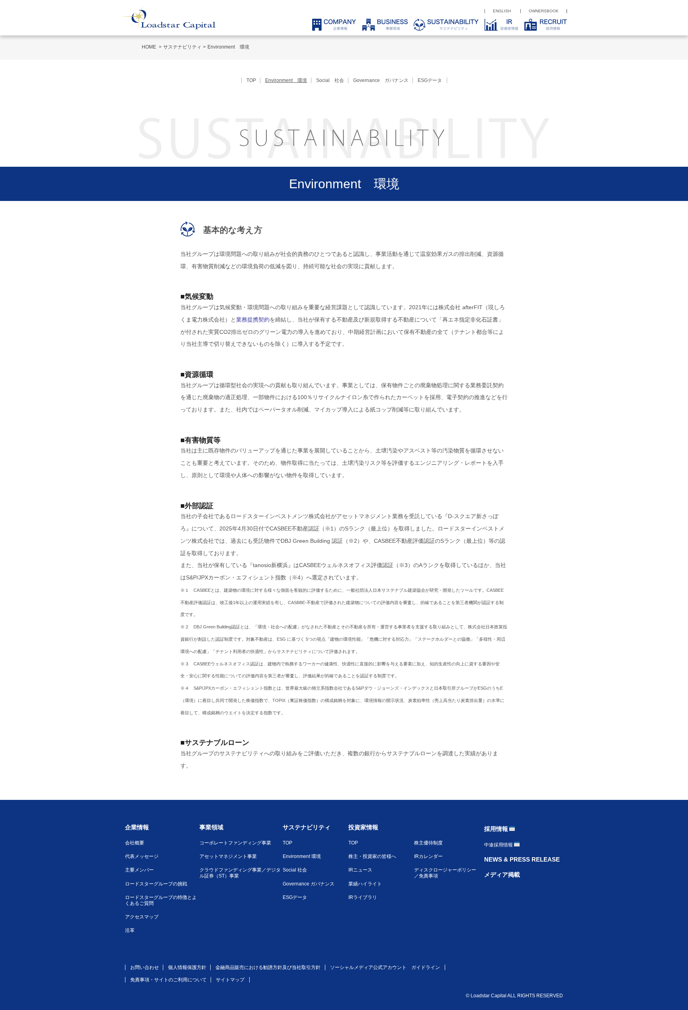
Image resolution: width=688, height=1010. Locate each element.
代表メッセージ (141, 856)
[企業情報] (331, 24)
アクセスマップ (141, 917)
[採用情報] (542, 24)
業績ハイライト (365, 884)
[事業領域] (382, 24)
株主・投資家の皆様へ (372, 856)
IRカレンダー (428, 856)
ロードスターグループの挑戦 (156, 884)
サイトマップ (230, 980)
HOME (149, 47)
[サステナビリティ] (443, 24)
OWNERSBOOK (544, 11)
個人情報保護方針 (187, 967)
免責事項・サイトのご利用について (168, 980)
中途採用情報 (498, 845)
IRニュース (360, 870)
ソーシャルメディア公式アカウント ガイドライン (385, 967)
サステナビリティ (182, 47)
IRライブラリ (362, 897)
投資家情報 (363, 827)
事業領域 (211, 827)
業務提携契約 (253, 319)
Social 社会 (330, 80)
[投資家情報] (498, 24)
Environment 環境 (302, 856)
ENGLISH (502, 11)
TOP (251, 80)
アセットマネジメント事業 (228, 856)
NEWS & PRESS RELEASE (522, 859)
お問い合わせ (144, 967)
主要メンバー (139, 870)
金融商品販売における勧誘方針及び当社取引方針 (268, 967)
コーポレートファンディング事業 (235, 843)
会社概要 (134, 843)
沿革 (130, 930)
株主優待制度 (428, 843)
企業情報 (137, 827)
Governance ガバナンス (380, 80)
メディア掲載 (502, 874)
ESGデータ (430, 80)
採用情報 (496, 828)
